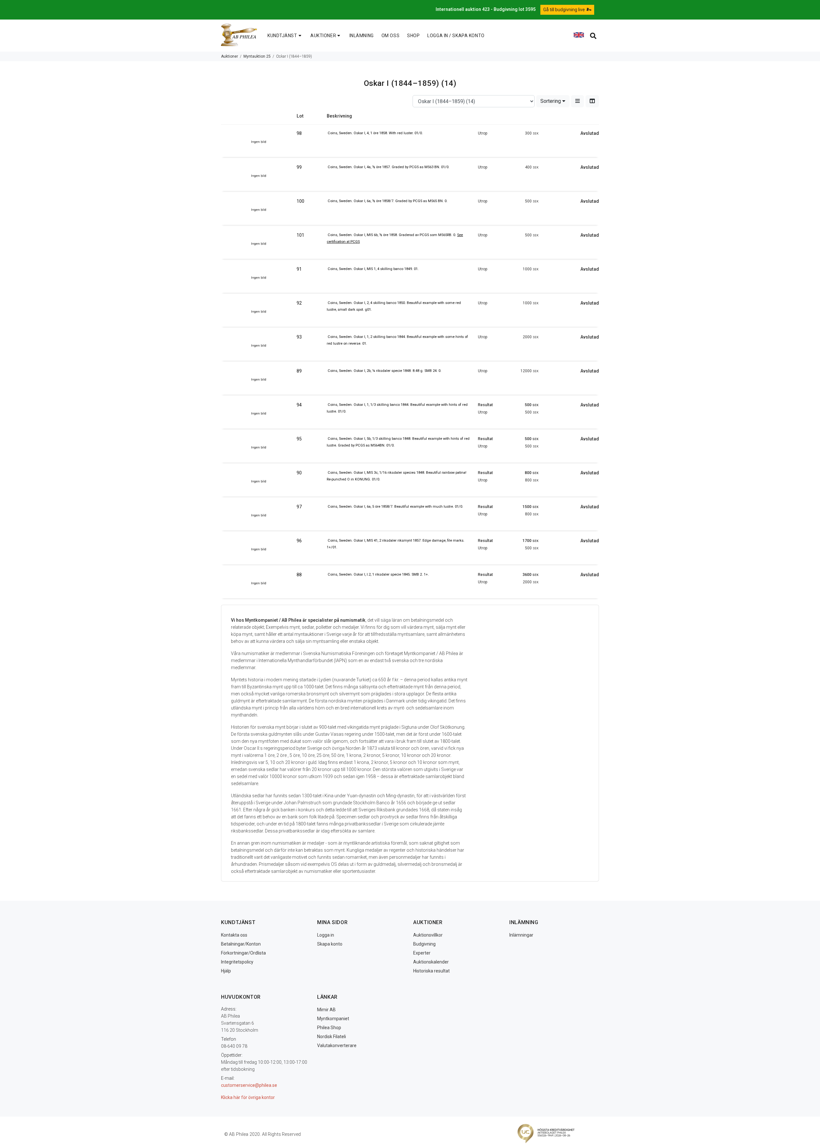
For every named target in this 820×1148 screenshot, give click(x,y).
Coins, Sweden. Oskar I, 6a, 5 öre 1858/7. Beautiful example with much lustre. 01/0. (395, 506)
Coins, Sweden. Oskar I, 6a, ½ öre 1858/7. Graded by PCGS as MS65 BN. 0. (387, 201)
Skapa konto (329, 944)
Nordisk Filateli (331, 1036)
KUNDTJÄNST (282, 35)
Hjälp (226, 970)
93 (299, 337)
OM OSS (390, 35)
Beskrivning (339, 116)
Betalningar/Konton (241, 944)
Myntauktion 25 (257, 56)
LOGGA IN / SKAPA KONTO (455, 35)
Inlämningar (521, 935)
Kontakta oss (234, 935)
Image (259, 118)
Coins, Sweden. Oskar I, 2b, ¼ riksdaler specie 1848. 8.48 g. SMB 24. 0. (384, 371)
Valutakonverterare (337, 1045)
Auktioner (229, 56)
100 (300, 201)
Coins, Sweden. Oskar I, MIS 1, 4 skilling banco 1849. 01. (373, 269)
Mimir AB (326, 1009)
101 (300, 235)
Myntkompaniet (333, 1018)
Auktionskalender (431, 961)
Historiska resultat (431, 970)
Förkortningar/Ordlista (243, 952)
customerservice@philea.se (249, 1085)
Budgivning (424, 944)
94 (299, 404)
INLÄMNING (361, 35)
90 (299, 472)
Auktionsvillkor (428, 935)
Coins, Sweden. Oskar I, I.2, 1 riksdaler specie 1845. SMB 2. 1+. (378, 574)
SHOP (413, 35)
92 (299, 303)
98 (299, 133)
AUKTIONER (323, 35)
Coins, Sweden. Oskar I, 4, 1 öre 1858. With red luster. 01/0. (375, 133)
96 (299, 540)
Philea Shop (329, 1027)
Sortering (551, 101)
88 (299, 574)
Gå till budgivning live (564, 9)
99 (299, 167)
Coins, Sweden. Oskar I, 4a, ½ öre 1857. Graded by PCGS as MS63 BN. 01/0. (388, 167)
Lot (300, 116)
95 (299, 438)
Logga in (325, 935)
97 (299, 506)
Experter (421, 952)
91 (299, 269)
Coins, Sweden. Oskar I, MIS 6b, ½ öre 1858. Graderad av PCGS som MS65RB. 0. (392, 235)
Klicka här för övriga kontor (248, 1097)
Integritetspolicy (237, 961)
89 (299, 370)
